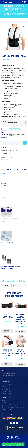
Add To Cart (6, 177)
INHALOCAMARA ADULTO (8, 243)
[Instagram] (17, 423)
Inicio (3, 13)
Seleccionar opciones (7, 330)
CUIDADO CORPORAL (12, 13)
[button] (25, 2)
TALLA (4, 121)
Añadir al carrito (14, 129)
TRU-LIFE (7, 137)
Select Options (7, 200)
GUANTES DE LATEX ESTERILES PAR (10, 195)
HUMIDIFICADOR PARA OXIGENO (10, 219)
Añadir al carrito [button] (20, 331)
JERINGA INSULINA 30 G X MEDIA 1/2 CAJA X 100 (13, 170)
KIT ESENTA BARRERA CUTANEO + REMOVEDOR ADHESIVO (10, 267)
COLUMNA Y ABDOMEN (14, 134)
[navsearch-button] (17, 2)
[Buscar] (25, 143)
